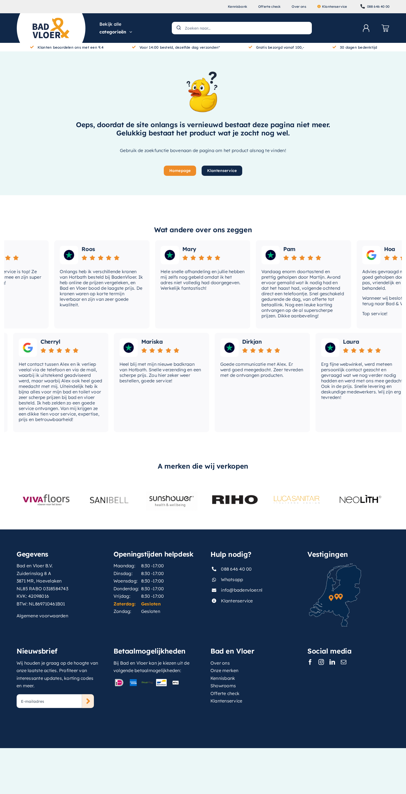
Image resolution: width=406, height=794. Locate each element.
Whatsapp (232, 579)
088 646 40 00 (236, 569)
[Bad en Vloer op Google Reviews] (362, 255)
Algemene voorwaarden (42, 615)
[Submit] (178, 28)
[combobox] (242, 28)
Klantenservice (237, 601)
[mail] (343, 662)
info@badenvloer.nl (241, 590)
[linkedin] (332, 662)
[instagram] (321, 662)
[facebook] (310, 662)
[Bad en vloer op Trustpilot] (60, 255)
